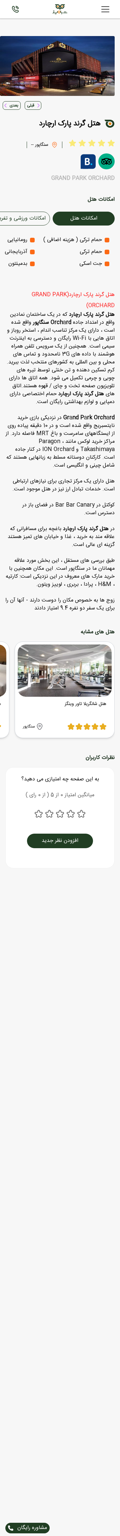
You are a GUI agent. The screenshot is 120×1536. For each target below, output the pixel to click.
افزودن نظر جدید (60, 840)
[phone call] (15, 9)
